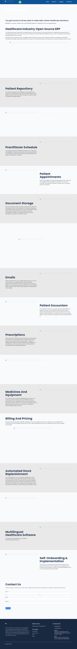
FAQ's (33, 636)
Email (6, 597)
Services (61, 1)
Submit (8, 608)
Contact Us (69, 1)
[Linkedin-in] (8, 637)
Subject (7, 601)
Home (47, 1)
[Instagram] (10, 637)
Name (6, 591)
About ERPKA (34, 631)
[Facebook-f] (5, 637)
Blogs (33, 634)
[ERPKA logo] (11, 624)
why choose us (35, 633)
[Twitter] (12, 637)
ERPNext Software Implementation (39, 626)
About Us (54, 1)
